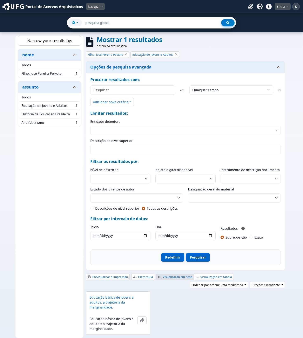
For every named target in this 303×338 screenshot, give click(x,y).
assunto (30, 87)
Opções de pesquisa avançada (121, 67)
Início (94, 227)
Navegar (94, 6)
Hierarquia (145, 277)
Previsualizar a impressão (110, 277)
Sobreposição (236, 237)
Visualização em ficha (177, 277)
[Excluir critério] (279, 89)
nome (28, 55)
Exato (258, 237)
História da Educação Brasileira (49, 115)
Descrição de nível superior (111, 140)
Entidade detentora (105, 121)
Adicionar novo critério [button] (111, 102)
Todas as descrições (162, 208)
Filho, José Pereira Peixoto (49, 74)
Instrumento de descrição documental (251, 170)
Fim (158, 227)
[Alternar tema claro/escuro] (296, 6)
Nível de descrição (104, 170)
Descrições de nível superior (117, 208)
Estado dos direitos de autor (112, 189)
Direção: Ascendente (266, 285)
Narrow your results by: (49, 40)
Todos (26, 65)
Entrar (281, 6)
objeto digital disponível (174, 170)
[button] (250, 6)
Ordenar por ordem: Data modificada (218, 285)
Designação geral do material (211, 189)
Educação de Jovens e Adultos (49, 106)
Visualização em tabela (216, 277)
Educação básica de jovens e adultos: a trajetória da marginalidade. (111, 302)
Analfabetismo (49, 123)
